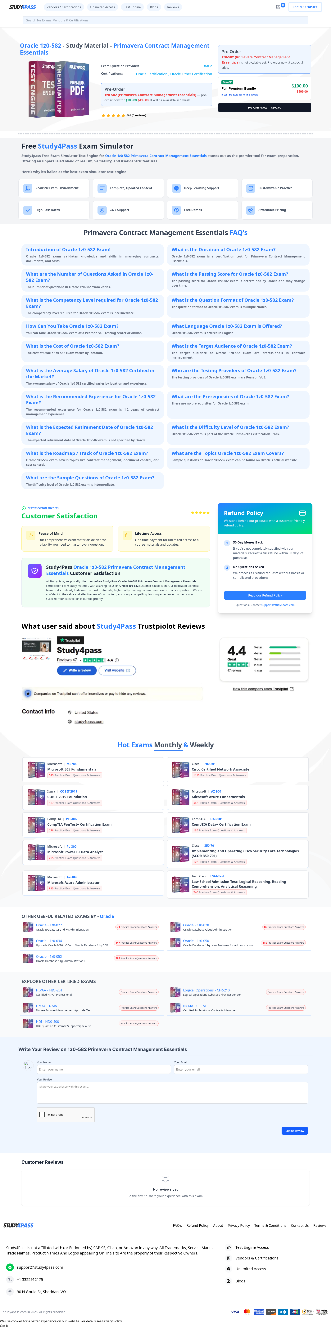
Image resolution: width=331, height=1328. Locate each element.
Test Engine (132, 7)
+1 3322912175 (30, 1279)
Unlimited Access (102, 7)
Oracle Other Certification (191, 74)
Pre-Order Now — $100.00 (264, 107)
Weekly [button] (202, 744)
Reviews (173, 7)
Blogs (154, 7)
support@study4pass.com (278, 605)
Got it (4, 1326)
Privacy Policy (112, 1321)
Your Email (180, 1062)
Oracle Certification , (153, 74)
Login (297, 7)
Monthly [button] (168, 744)
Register (311, 7)
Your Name (44, 1062)
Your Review (44, 1079)
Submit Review (294, 1130)
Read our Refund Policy (265, 595)
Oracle (207, 66)
